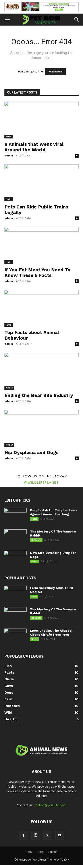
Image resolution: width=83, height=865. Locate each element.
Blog (40, 852)
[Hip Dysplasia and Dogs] (41, 428)
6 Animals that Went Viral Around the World (34, 146)
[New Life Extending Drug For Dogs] (15, 558)
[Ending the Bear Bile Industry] (41, 371)
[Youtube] (59, 835)
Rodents (36, 540)
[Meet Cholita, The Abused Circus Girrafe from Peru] (15, 636)
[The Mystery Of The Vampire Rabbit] (15, 537)
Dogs (34, 561)
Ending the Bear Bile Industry (38, 395)
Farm (34, 596)
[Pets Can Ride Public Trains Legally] (41, 182)
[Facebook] (23, 835)
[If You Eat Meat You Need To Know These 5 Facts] (41, 245)
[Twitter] (47, 835)
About (29, 852)
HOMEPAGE (55, 71)
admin (8, 155)
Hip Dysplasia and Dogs (31, 452)
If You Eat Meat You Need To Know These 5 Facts (37, 272)
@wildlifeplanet (41, 482)
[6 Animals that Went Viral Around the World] (41, 120)
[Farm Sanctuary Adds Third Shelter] (15, 593)
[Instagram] (35, 835)
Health (9, 387)
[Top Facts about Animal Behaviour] (41, 308)
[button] (7, 20)
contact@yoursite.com (50, 805)
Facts (9, 136)
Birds (34, 639)
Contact (52, 852)
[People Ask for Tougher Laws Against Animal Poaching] (15, 516)
